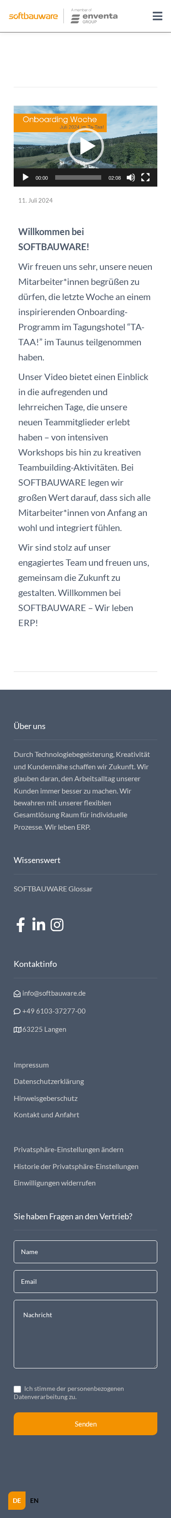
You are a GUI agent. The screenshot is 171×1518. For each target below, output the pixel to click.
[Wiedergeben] (25, 177)
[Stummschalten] (130, 177)
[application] (85, 146)
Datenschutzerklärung (49, 1081)
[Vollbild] (145, 177)
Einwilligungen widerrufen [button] (55, 1182)
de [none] (17, 1500)
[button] (85, 146)
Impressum (31, 1064)
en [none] (34, 1500)
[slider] (78, 177)
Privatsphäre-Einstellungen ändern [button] (69, 1149)
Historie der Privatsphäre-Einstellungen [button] (76, 1166)
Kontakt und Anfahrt (46, 1114)
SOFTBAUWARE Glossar (53, 888)
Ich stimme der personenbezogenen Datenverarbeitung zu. (69, 1392)
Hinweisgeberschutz (46, 1098)
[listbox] (25, 1500)
